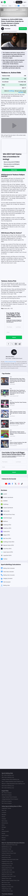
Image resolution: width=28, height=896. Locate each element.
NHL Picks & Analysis (7, 803)
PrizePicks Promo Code (7, 891)
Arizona (3, 816)
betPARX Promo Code (7, 870)
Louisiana (4, 812)
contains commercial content (10, 361)
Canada (3, 839)
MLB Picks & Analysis (7, 801)
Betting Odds (6, 585)
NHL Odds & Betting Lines (8, 787)
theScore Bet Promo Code (8, 867)
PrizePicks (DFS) (7, 528)
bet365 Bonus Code (6, 849)
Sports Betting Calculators (11, 564)
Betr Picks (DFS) (7, 538)
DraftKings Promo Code (7, 863)
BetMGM (5, 500)
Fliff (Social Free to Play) (9, 514)
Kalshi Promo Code (6, 855)
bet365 (5, 494)
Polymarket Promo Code (7, 851)
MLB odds (20, 92)
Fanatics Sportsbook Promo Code (9, 844)
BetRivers (5, 521)
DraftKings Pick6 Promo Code (9, 876)
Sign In (24, 2)
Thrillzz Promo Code (6, 888)
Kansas (3, 833)
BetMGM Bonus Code (7, 846)
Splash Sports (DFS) (8, 552)
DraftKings (11, 91)
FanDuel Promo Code (7, 865)
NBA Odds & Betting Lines (8, 777)
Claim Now (14, 170)
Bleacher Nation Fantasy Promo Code (10, 880)
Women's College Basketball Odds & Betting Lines (13, 783)
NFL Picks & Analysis (6, 792)
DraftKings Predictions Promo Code (10, 859)
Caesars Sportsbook (8, 507)
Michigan (4, 827)
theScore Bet (6, 511)
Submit (14, 337)
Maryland (4, 814)
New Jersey (4, 820)
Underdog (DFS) (7, 524)
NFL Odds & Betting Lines (8, 775)
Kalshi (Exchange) (7, 517)
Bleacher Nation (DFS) (8, 545)
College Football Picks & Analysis (9, 797)
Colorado (4, 818)
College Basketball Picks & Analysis (10, 799)
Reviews (4, 490)
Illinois (3, 825)
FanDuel (5, 559)
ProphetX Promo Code (7, 861)
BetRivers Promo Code (7, 874)
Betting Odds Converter (9, 575)
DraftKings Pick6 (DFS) (8, 541)
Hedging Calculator (7, 578)
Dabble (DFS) (6, 531)
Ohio (3, 829)
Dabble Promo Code (6, 878)
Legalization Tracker (6, 808)
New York (4, 810)
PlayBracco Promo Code (7, 886)
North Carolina (5, 835)
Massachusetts (5, 831)
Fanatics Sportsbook (8, 497)
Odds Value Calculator (8, 571)
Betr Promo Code (6, 882)
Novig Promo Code (6, 857)
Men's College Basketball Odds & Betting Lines (12, 781)
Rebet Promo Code (6, 884)
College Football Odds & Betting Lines (10, 779)
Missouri (4, 837)
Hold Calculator (7, 582)
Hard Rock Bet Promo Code (8, 872)
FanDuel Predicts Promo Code (9, 853)
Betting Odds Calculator (9, 568)
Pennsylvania (5, 823)
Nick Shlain (7, 28)
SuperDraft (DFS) (7, 555)
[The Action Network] (5, 2)
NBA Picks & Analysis (7, 794)
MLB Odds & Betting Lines (8, 785)
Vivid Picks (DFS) (7, 548)
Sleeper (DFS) (6, 535)
